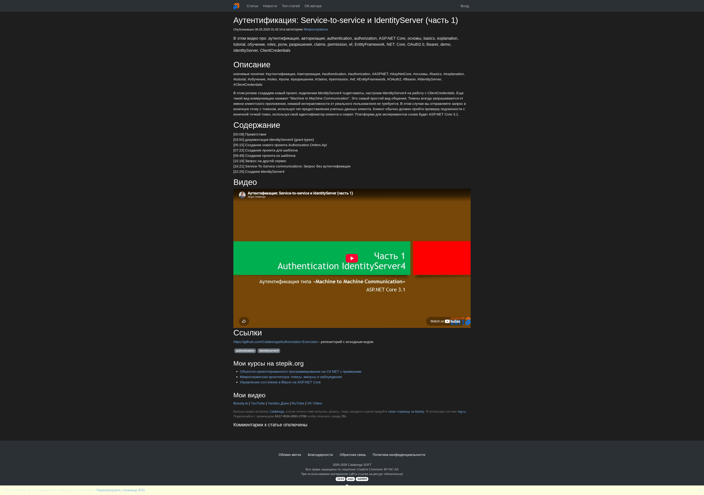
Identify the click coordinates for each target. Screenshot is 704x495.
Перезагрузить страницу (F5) (120, 490)
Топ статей (291, 6)
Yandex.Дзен (278, 403)
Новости (270, 6)
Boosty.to (240, 403)
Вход (465, 6)
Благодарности (320, 455)
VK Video (314, 403)
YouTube (258, 403)
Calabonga (277, 411)
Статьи (252, 6)
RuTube (298, 403)
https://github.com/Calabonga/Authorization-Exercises (276, 342)
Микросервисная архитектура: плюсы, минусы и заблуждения (291, 377)
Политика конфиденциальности (399, 455)
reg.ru (462, 411)
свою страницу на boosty (406, 411)
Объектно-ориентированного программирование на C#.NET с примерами (301, 371)
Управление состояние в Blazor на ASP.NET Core (280, 382)
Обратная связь (353, 455)
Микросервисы (316, 29)
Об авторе (313, 6)
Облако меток (290, 455)
